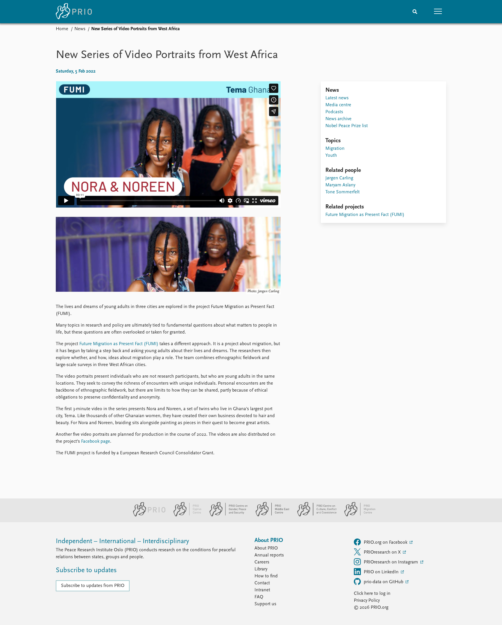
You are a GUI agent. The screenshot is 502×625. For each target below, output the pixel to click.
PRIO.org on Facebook (386, 542)
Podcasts (334, 112)
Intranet (262, 590)
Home (62, 29)
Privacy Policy (367, 600)
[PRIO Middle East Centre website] (270, 515)
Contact (262, 583)
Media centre (338, 105)
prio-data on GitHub (384, 582)
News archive (338, 119)
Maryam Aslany (340, 185)
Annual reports (269, 555)
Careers (261, 562)
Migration (335, 148)
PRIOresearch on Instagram (391, 562)
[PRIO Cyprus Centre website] (185, 515)
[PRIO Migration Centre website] (357, 515)
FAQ (258, 597)
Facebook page (95, 441)
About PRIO (266, 548)
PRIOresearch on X (383, 552)
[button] (438, 11)
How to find (266, 576)
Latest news (337, 98)
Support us (265, 604)
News (79, 29)
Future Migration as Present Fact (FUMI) (118, 344)
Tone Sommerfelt (342, 192)
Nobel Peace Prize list (346, 126)
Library (260, 569)
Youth (331, 155)
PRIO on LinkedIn (382, 572)
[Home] (74, 11)
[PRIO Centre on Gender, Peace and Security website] (226, 515)
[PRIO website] (147, 515)
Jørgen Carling (339, 178)
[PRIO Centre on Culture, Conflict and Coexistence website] (314, 515)
